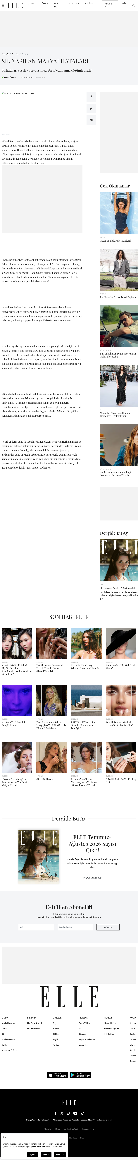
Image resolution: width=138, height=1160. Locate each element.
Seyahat (133, 1055)
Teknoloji (133, 1039)
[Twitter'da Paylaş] (91, 108)
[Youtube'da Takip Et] (75, 1113)
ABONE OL (108, 5)
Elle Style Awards (34, 1023)
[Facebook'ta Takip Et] (55, 1113)
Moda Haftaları (8, 1039)
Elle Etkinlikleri (33, 1028)
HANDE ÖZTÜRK (27, 77)
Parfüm (56, 1044)
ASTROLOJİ (74, 3)
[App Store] (57, 1075)
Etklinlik (31, 1017)
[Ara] (133, 5)
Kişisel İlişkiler (110, 1023)
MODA (30, 3)
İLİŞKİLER (89, 3)
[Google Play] (80, 1075)
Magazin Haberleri (86, 1039)
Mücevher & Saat (9, 1050)
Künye (57, 1129)
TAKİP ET (123, 5)
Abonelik (47, 1129)
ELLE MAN (56, 5)
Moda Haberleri (8, 1023)
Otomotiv (134, 1044)
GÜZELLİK (44, 3)
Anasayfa (5, 53)
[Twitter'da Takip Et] (61, 1113)
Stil (3, 1034)
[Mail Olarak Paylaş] (91, 120)
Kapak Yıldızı (84, 1023)
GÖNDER (108, 927)
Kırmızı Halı (83, 1044)
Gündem (82, 1034)
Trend (4, 1028)
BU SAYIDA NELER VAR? (92, 878)
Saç (54, 1023)
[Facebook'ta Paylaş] (91, 97)
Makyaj (25, 53)
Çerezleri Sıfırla (88, 1129)
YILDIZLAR (83, 1017)
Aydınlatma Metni (71, 1129)
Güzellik (15, 53)
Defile (4, 1044)
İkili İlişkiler (109, 1034)
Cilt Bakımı (57, 1034)
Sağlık (55, 1039)
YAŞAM (133, 1017)
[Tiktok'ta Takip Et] (82, 1113)
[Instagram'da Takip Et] (68, 1113)
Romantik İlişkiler (111, 1028)
